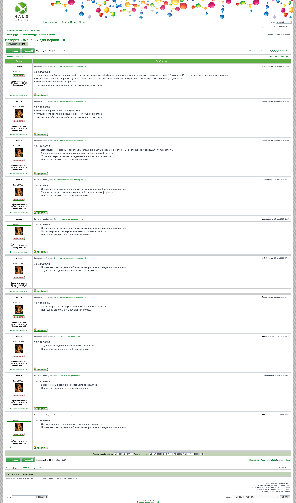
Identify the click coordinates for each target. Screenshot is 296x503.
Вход (66, 22)
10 (283, 51)
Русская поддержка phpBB (148, 502)
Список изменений (47, 35)
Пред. (263, 51)
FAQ (74, 22)
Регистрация (50, 22)
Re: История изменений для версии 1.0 (70, 66)
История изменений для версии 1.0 (35, 40)
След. (288, 51)
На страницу (254, 51)
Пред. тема (274, 56)
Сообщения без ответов (17, 31)
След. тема (284, 56)
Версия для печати (15, 56)
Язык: (273, 22)
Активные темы (38, 31)
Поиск (84, 22)
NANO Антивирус (30, 35)
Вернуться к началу (19, 95)
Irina (23, 44)
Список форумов (13, 35)
